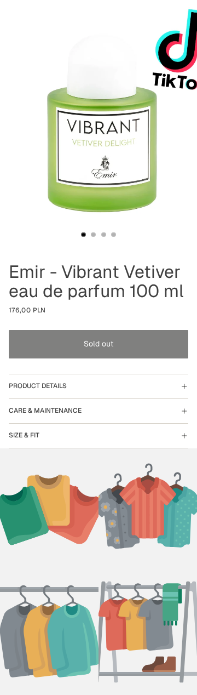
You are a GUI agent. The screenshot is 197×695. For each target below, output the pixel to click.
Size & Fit (24, 435)
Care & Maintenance (45, 410)
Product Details (38, 385)
